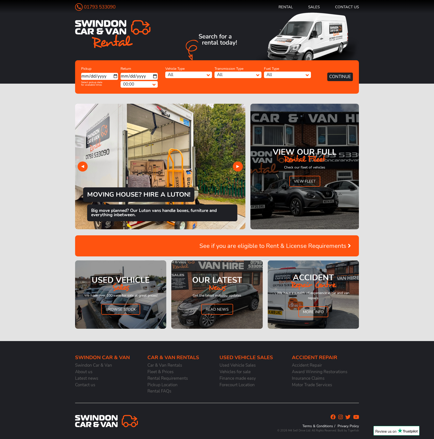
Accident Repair (307, 365)
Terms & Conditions (317, 425)
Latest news (86, 378)
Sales (314, 7)
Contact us (347, 7)
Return (126, 68)
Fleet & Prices (160, 372)
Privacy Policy (348, 425)
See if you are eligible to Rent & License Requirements (273, 246)
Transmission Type (228, 68)
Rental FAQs (159, 391)
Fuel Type (271, 68)
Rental (286, 7)
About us (83, 372)
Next (238, 166)
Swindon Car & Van (93, 365)
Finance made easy (238, 378)
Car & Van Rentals (164, 365)
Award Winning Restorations (319, 372)
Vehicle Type (175, 68)
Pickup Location (162, 385)
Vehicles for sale (235, 372)
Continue (340, 77)
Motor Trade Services (312, 385)
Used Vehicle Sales (238, 365)
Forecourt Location (237, 385)
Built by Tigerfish (348, 430)
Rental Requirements (167, 378)
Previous (83, 166)
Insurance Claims (308, 378)
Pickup (86, 68)
